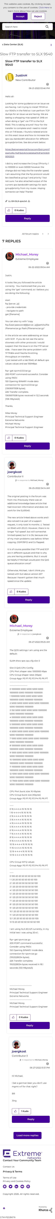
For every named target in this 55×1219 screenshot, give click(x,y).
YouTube (22, 1186)
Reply (27, 218)
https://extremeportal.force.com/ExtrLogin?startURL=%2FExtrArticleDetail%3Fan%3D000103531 (27, 153)
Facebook (4, 1186)
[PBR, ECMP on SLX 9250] (43, 234)
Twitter (10, 1186)
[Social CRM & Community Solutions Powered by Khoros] (45, 1209)
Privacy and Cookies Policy (17, 1181)
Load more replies (27, 1135)
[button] (20, 16)
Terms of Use (9, 1177)
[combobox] (27, 26)
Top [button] (4, 1208)
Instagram (28, 1186)
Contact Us (8, 1166)
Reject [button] (38, 16)
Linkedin (16, 1186)
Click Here (44, 7)
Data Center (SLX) (13, 44)
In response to (30, 480)
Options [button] (51, 45)
